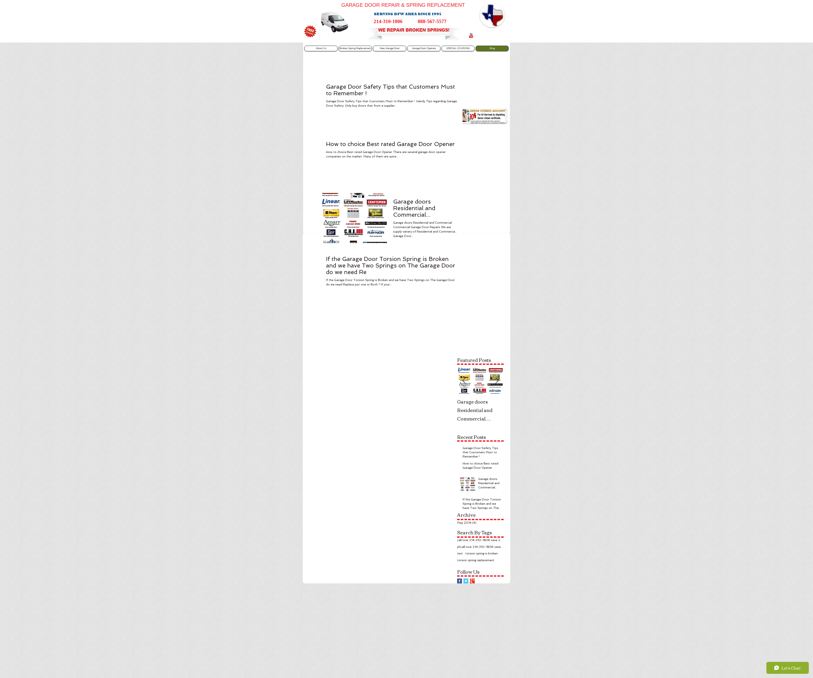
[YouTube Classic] (471, 35)
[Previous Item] (464, 381)
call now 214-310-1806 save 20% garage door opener (480, 540)
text (460, 553)
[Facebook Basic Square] (459, 581)
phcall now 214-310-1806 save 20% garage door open (480, 546)
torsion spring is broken (481, 553)
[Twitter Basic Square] (465, 581)
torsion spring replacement (475, 560)
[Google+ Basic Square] (472, 581)
